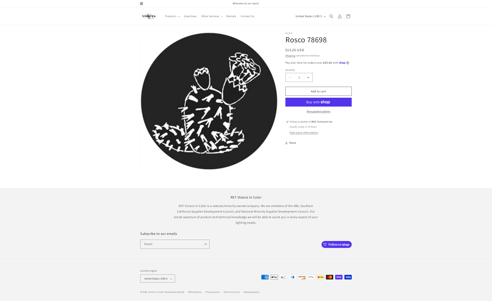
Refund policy (195, 292)
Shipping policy (251, 292)
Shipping (290, 55)
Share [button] (292, 142)
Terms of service (232, 292)
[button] (172, 16)
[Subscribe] (205, 244)
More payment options (318, 111)
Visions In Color (156, 292)
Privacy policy (213, 292)
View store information (304, 132)
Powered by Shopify (174, 292)
